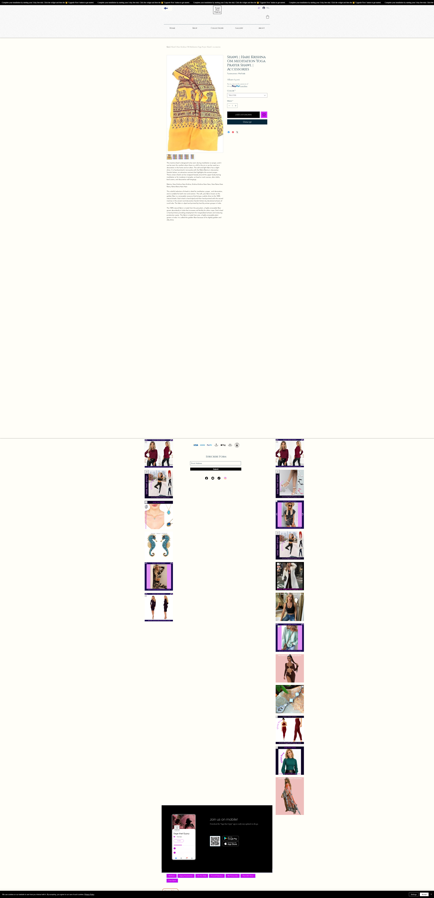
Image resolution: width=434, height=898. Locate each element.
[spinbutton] (232, 106)
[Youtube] (212, 478)
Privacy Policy (89, 894)
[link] (267, 17)
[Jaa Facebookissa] (228, 130)
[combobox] (247, 95)
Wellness (172, 876)
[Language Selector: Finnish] (167, 8)
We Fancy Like (233, 876)
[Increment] (235, 106)
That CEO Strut (247, 876)
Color (231, 91)
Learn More (243, 86)
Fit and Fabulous (217, 876)
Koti (168, 47)
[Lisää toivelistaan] (264, 114)
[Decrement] (229, 106)
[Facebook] (206, 478)
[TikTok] (219, 478)
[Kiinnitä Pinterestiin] (233, 130)
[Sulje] (431, 894)
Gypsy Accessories (186, 876)
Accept (424, 894)
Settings (414, 894)
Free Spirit (172, 880)
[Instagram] (225, 478)
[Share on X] (237, 130)
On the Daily (201, 876)
